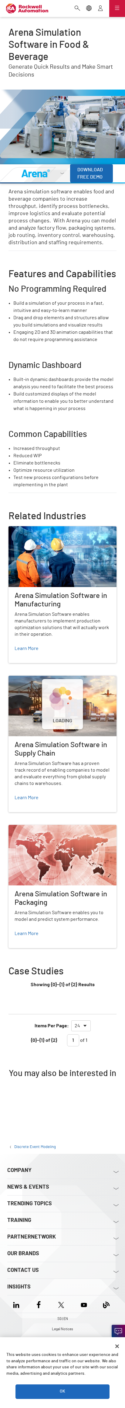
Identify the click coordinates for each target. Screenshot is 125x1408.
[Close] (117, 1346)
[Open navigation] (117, 8)
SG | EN (62, 1319)
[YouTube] (83, 1304)
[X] (61, 1304)
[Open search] (77, 9)
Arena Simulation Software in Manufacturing (55, 529)
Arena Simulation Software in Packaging (50, 828)
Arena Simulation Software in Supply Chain (53, 679)
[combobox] (81, 1025)
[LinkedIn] (17, 1304)
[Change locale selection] (89, 9)
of (83, 1040)
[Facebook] (38, 1304)
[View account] (100, 9)
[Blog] (106, 1304)
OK (62, 1391)
